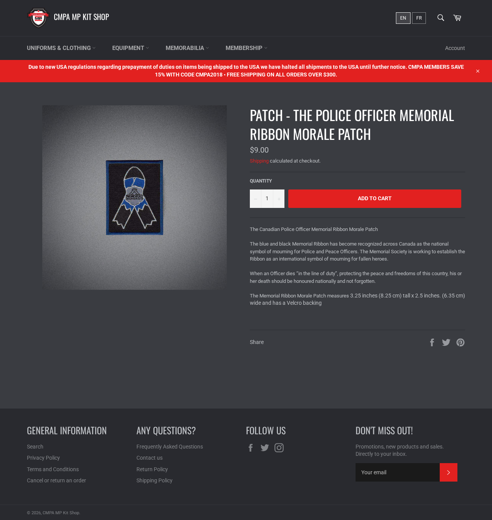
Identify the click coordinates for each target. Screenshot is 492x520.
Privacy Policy (43, 458)
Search (35, 447)
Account (455, 48)
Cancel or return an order (56, 480)
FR (419, 18)
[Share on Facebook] (432, 342)
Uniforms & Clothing (59, 48)
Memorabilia (186, 48)
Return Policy (152, 469)
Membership (245, 48)
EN (403, 18)
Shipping (259, 161)
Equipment (129, 48)
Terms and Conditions (53, 469)
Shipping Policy (154, 480)
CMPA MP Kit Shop (81, 16)
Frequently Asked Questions (169, 447)
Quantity (261, 181)
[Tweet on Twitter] (447, 342)
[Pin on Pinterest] (460, 342)
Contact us (149, 458)
